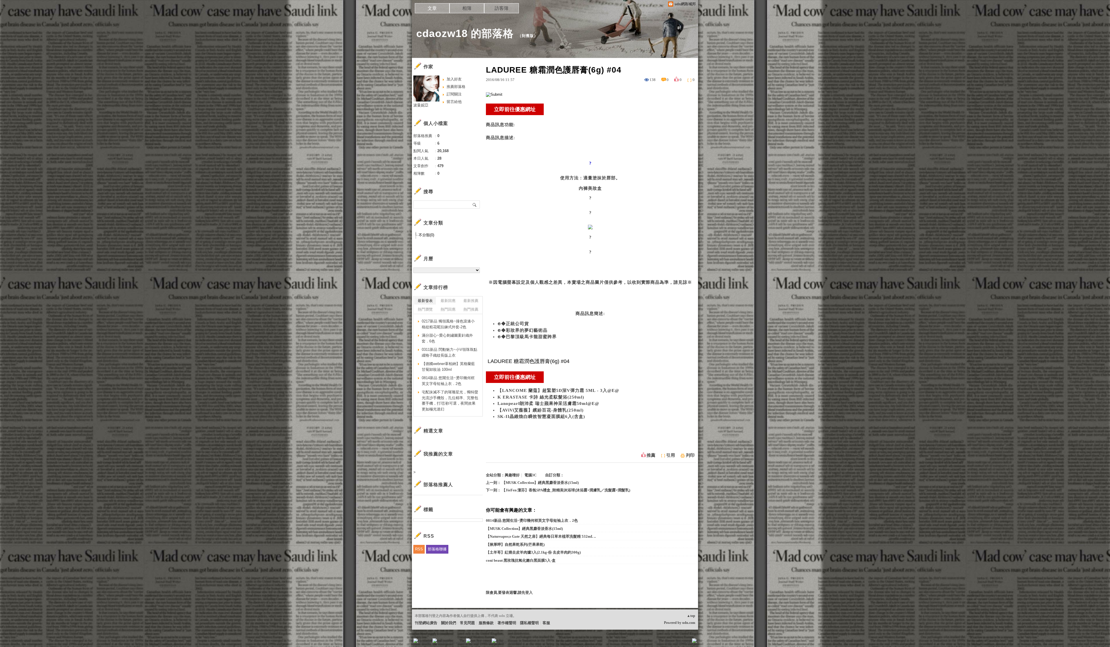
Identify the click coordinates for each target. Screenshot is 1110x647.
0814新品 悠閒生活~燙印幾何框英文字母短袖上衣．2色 (532, 520)
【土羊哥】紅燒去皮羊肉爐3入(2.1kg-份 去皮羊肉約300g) (533, 552)
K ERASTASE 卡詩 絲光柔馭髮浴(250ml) (540, 397)
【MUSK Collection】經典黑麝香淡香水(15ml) (540, 482)
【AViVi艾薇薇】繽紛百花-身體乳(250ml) (540, 410)
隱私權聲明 (529, 623)
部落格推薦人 (438, 484)
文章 (432, 8)
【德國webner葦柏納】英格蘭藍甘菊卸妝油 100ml (448, 367)
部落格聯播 (437, 549)
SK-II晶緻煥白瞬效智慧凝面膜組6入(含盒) (541, 416)
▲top (691, 616)
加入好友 (454, 79)
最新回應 (448, 300)
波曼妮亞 (420, 105)
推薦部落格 (456, 86)
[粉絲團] (415, 640)
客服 (546, 623)
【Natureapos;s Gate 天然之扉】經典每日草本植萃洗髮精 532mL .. (541, 536)
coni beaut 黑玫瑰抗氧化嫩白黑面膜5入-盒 (521, 560)
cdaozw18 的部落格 (465, 33)
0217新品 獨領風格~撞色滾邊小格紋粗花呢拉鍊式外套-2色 (448, 324)
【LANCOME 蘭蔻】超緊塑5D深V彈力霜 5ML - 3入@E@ (558, 390)
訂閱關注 (454, 94)
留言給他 (454, 101)
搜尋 (475, 204)
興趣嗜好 (512, 475)
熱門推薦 (470, 309)
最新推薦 (470, 300)
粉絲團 (425, 642)
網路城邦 (682, 642)
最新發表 (425, 300)
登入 (658, 642)
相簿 (466, 8)
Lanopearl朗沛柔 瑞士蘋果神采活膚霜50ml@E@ (548, 403)
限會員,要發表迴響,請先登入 (509, 592)
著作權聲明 (506, 623)
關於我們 (448, 623)
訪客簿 (501, 8)
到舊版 (528, 36)
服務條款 (486, 623)
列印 (690, 455)
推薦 (651, 455)
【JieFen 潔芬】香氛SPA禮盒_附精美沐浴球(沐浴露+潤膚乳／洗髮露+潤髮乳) (566, 490)
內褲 (583, 188)
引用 (670, 455)
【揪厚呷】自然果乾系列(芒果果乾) (515, 544)
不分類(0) (426, 235)
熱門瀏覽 (425, 309)
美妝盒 (595, 188)
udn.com (688, 623)
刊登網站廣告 (426, 623)
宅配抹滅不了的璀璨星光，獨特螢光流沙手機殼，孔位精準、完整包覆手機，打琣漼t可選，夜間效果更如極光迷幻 (450, 400)
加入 (668, 642)
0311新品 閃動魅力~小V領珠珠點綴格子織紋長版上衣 (449, 352)
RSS (419, 549)
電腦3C (530, 475)
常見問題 (467, 623)
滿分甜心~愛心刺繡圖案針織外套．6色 (447, 338)
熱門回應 (448, 309)
